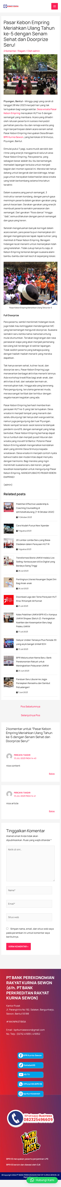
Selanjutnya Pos (30, 715)
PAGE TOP (56, 1148)
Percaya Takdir (22, 755)
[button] (42, 1180)
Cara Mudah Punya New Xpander (32, 525)
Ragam (21, 51)
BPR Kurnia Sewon (13, 137)
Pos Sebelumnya (30, 706)
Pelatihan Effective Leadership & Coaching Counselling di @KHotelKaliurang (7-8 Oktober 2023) (35, 507)
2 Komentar (10, 51)
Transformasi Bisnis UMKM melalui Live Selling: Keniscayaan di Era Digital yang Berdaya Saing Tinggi (35, 561)
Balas (52, 773)
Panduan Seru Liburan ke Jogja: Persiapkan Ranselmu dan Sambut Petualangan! (33, 683)
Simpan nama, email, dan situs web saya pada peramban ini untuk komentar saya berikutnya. (30, 932)
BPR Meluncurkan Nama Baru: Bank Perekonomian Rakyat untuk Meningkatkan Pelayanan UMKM (33, 661)
